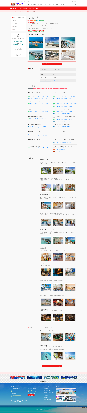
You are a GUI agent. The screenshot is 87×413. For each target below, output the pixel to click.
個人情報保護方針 (47, 399)
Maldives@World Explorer (18, 4)
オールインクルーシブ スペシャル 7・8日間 (64, 106)
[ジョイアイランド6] (68, 54)
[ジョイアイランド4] (36, 54)
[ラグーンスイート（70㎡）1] (46, 222)
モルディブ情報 (55, 4)
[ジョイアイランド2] (52, 42)
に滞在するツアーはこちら (52, 63)
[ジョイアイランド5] (52, 54)
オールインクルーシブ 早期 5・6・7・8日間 (38, 98)
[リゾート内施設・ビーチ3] (46, 336)
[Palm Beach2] (58, 302)
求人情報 (46, 395)
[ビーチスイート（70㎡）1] (46, 187)
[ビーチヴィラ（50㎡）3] (70, 170)
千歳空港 (64, 88)
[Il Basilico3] (70, 272)
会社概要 (74, 1)
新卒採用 (46, 397)
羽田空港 (40, 88)
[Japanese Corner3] (70, 317)
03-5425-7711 (18, 41)
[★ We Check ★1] (46, 356)
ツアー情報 (15, 23)
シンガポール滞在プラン (60, 147)
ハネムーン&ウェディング (64, 4)
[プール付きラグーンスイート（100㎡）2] (58, 240)
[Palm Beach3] (70, 302)
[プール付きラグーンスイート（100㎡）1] (46, 240)
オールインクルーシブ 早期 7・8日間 (63, 113)
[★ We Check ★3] (70, 356)
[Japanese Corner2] (58, 317)
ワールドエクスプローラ (15, 11)
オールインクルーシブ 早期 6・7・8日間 (63, 98)
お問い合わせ (69, 1)
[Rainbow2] (58, 287)
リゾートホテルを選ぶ (32, 4)
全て (30, 88)
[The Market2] (58, 256)
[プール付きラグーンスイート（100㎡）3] (70, 240)
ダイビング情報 (47, 4)
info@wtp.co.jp (34, 391)
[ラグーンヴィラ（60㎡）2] (58, 205)
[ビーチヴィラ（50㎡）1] (46, 170)
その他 (14, 29)
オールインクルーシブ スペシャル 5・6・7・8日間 (39, 96)
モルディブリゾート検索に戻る (18, 17)
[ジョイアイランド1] (36, 42)
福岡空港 (59, 88)
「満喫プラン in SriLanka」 (61, 149)
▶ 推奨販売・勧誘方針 (31, 379)
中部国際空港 (45, 88)
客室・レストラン (16, 26)
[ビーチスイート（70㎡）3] (70, 187)
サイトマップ (46, 401)
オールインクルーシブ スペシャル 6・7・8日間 (39, 103)
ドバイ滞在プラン (59, 151)
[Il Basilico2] (58, 272)
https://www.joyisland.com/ (57, 80)
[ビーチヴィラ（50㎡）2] (58, 170)
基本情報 (14, 20)
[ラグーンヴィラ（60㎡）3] (70, 205)
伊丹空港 (55, 88)
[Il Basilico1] (46, 272)
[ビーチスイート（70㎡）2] (58, 187)
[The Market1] (46, 256)
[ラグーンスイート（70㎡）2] (58, 222)
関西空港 (50, 88)
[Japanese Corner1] (46, 317)
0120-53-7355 (18, 44)
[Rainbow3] (70, 287)
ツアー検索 (40, 4)
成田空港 (35, 88)
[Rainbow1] (46, 287)
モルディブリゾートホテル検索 (24, 11)
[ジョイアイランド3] (68, 42)
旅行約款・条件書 (47, 390)
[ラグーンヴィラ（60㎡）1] (46, 205)
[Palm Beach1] (46, 302)
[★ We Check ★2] (58, 356)
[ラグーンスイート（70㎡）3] (70, 222)
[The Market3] (70, 256)
